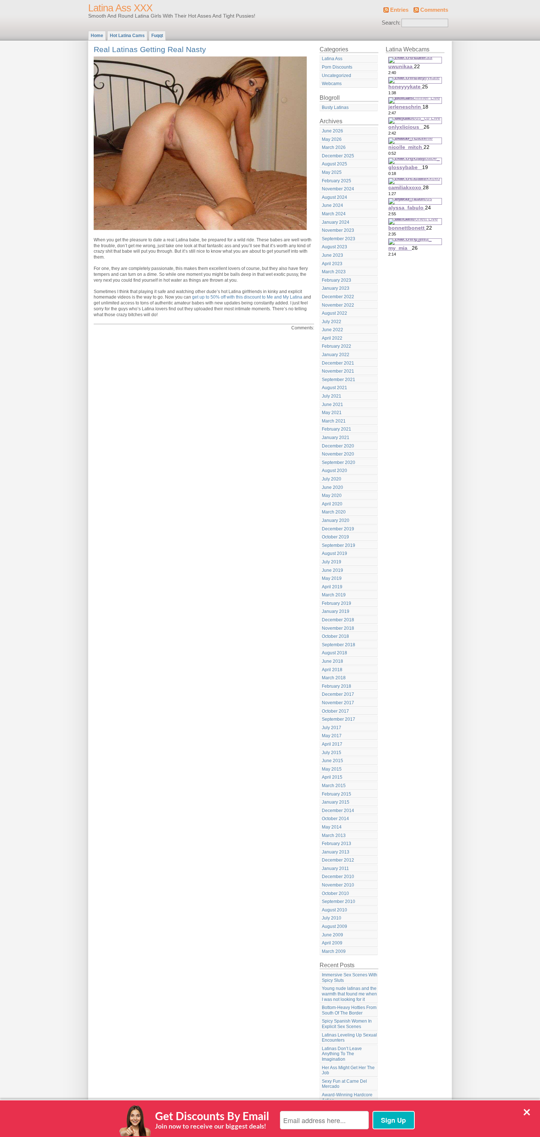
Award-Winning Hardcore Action (347, 1097)
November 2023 (338, 230)
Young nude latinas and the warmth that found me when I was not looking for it (349, 994)
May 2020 (332, 495)
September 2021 (338, 379)
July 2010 (331, 918)
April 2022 (332, 338)
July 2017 (331, 727)
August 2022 (334, 313)
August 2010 (334, 910)
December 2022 (338, 296)
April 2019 (332, 586)
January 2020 (335, 520)
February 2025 (336, 180)
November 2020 (338, 454)
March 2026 (334, 147)
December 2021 (338, 363)
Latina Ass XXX (120, 8)
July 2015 (331, 752)
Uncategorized (336, 75)
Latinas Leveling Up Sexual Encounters (349, 1037)
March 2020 (334, 512)
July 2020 (331, 479)
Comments (434, 10)
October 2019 (335, 537)
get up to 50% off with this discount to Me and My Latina (247, 297)
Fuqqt (157, 35)
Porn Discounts (337, 67)
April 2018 (332, 669)
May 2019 (332, 578)
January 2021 (335, 437)
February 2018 (336, 686)
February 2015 (336, 794)
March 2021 (334, 421)
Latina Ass (332, 58)
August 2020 (334, 470)
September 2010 (338, 901)
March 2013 (334, 835)
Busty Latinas (335, 107)
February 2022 (336, 346)
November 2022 (338, 305)
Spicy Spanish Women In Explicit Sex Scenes (347, 1024)
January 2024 (335, 222)
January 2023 (335, 288)
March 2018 (334, 677)
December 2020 (338, 446)
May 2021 (332, 412)
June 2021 (332, 404)
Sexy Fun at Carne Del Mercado (344, 1084)
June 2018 (332, 661)
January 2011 (335, 868)
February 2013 (336, 843)
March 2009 (334, 951)
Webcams (332, 83)
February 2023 (336, 280)
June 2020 (332, 487)
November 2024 (338, 188)
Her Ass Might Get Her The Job (348, 1070)
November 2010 (338, 885)
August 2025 (334, 164)
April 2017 (332, 744)
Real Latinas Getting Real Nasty (150, 49)
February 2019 (336, 603)
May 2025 (332, 172)
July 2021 (331, 396)
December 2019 (338, 528)
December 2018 (338, 619)
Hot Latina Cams (127, 35)
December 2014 (338, 810)
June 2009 (332, 934)
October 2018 (335, 636)
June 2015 (332, 760)
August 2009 (334, 926)
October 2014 (335, 818)
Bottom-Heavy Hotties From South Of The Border (349, 1010)
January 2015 (335, 802)
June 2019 (332, 570)
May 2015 (332, 769)
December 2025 (338, 155)
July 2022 (331, 321)
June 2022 (332, 329)
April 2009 (332, 943)
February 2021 (336, 429)
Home (97, 35)
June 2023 (332, 255)
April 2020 (332, 504)
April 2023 (332, 263)
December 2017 (338, 694)
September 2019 (338, 545)
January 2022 (335, 354)
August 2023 (334, 246)
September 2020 (338, 462)
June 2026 (332, 131)
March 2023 (334, 271)
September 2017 (338, 719)
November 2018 (338, 628)
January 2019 (335, 611)
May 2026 (332, 139)
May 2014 (332, 827)
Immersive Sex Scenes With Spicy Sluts (349, 977)
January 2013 (335, 852)
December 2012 (338, 860)
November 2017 (338, 702)
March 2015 (334, 785)
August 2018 (334, 652)
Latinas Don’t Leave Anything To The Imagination (342, 1054)
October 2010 (335, 893)
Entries (399, 10)
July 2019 (331, 561)
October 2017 (335, 711)
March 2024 (334, 213)
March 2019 (334, 594)
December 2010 (338, 876)
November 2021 (338, 371)
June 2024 (332, 205)
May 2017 (332, 735)
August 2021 (334, 387)
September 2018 (338, 644)
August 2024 (334, 197)
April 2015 (332, 777)
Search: (391, 23)
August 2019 (334, 553)
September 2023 (338, 238)
